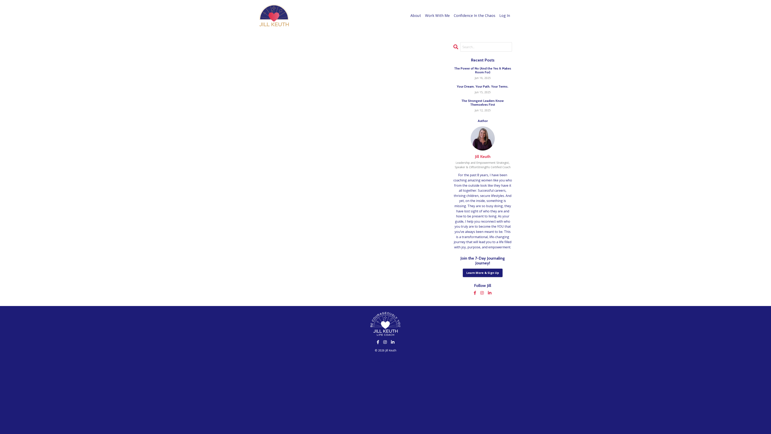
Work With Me (437, 15)
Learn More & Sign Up (482, 273)
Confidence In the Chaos (474, 15)
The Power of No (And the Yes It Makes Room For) (482, 70)
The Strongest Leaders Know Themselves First (482, 102)
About (415, 15)
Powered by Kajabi (385, 361)
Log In (504, 15)
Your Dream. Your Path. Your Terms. (482, 86)
